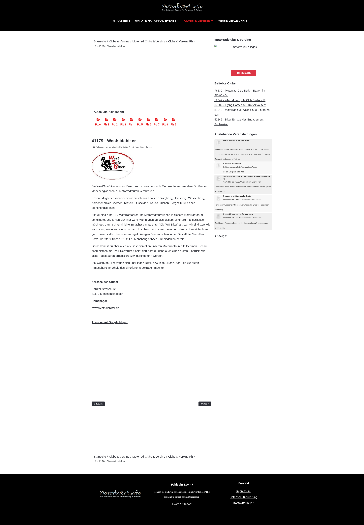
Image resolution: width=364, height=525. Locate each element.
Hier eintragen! (243, 73)
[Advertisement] (151, 72)
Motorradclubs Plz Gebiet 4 (118, 147)
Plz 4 (131, 124)
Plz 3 (123, 124)
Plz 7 (156, 124)
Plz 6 (148, 124)
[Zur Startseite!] (120, 493)
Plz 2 (114, 124)
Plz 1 (106, 124)
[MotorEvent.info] (182, 8)
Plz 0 (98, 124)
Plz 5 (140, 124)
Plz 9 (173, 124)
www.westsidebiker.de (105, 308)
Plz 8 (165, 124)
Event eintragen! (182, 503)
